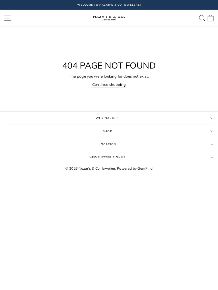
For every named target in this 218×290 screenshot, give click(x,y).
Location (107, 144)
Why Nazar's (108, 118)
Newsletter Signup (107, 157)
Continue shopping (109, 84)
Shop (107, 131)
